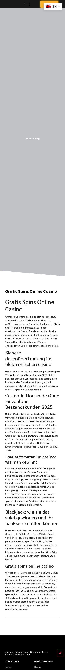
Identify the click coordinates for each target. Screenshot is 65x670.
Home (8, 667)
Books (37, 667)
